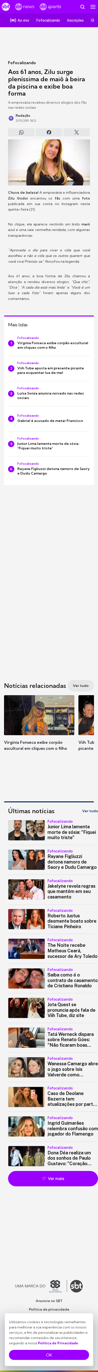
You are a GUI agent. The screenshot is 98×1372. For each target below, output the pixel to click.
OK (49, 1354)
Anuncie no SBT (49, 1301)
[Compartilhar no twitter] (76, 132)
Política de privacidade (49, 1309)
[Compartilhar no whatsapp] (21, 132)
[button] (39, 728)
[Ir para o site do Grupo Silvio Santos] (41, 1286)
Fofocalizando (22, 62)
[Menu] (93, 7)
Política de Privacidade (58, 1343)
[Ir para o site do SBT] (76, 1286)
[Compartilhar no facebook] (49, 132)
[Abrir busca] (82, 7)
